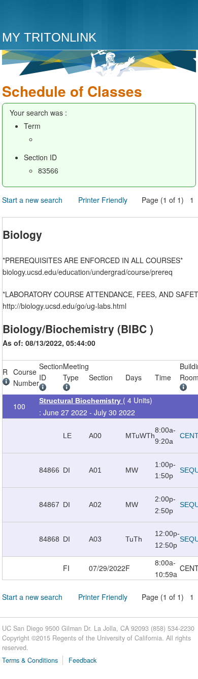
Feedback (82, 660)
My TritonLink (49, 37)
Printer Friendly (102, 200)
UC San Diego (60, 16)
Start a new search (32, 200)
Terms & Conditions (30, 660)
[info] (8, 383)
